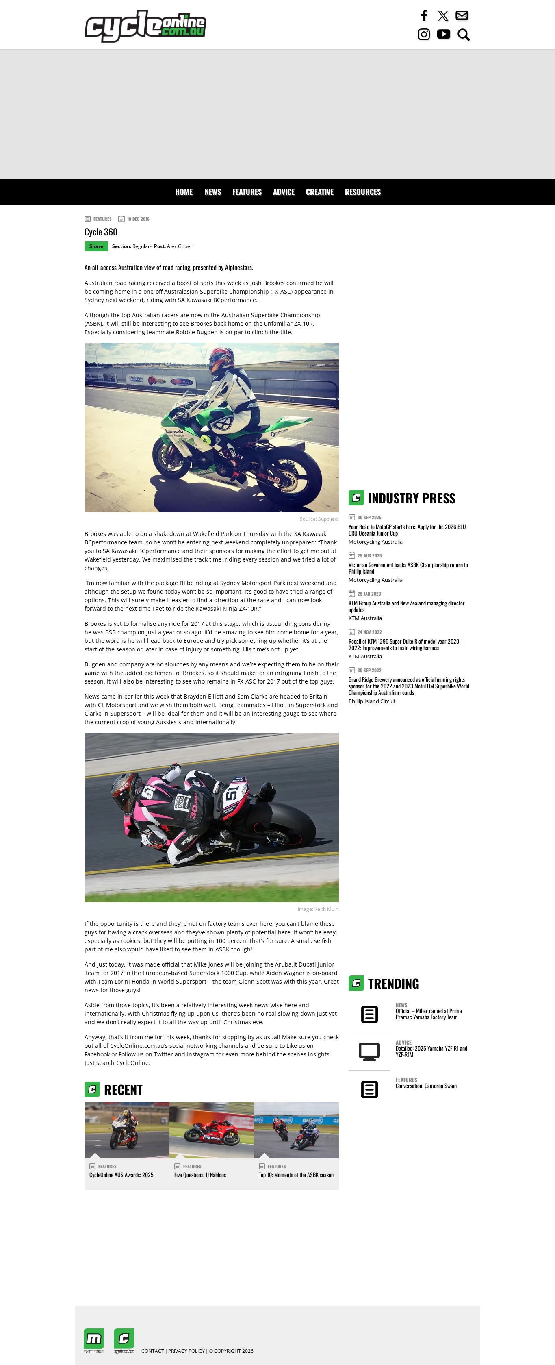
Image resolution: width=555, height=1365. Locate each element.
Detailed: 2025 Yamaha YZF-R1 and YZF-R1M (431, 1051)
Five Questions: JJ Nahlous (200, 1174)
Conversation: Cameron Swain (426, 1085)
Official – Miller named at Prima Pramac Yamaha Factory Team (429, 1013)
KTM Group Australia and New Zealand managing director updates (407, 606)
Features (247, 191)
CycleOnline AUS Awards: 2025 (121, 1174)
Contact (152, 1351)
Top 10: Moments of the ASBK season (296, 1174)
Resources (363, 191)
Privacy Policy (186, 1351)
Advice (284, 191)
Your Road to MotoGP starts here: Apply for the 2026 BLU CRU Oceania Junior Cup (407, 529)
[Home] (145, 26)
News (213, 191)
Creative (320, 191)
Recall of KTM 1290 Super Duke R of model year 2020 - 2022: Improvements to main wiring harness (405, 644)
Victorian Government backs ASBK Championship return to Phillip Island (408, 567)
